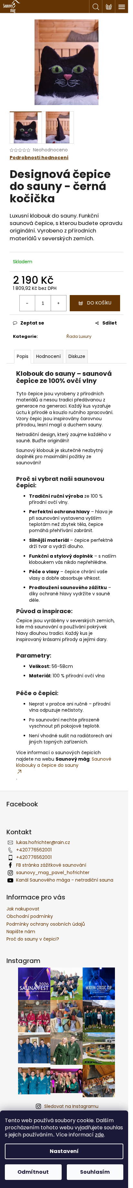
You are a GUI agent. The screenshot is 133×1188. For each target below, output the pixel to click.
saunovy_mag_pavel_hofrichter (52, 872)
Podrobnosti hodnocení (39, 158)
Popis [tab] (22, 356)
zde (99, 1134)
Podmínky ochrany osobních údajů (45, 924)
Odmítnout (33, 1172)
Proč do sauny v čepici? (32, 939)
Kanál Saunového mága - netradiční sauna (64, 880)
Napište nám (20, 931)
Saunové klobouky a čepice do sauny (63, 762)
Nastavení (64, 1151)
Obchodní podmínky (29, 916)
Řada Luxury (78, 336)
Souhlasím (95, 1172)
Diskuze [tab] (76, 356)
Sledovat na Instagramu (71, 1106)
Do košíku (99, 303)
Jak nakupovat (22, 909)
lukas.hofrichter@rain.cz (43, 842)
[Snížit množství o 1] (27, 303)
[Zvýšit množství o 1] (58, 303)
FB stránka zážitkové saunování (51, 865)
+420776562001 (34, 850)
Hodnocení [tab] (48, 356)
